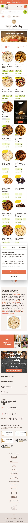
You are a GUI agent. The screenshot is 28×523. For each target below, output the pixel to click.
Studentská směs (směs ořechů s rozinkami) (20, 215)
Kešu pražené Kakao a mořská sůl (20, 165)
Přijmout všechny (14, 271)
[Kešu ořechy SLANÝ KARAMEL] (7, 180)
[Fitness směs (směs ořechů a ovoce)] (20, 81)
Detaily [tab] (13, 247)
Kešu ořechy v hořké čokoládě (20, 189)
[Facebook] (10, 418)
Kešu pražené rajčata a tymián (7, 214)
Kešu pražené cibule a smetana (7, 139)
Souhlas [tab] (5, 247)
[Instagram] (13, 418)
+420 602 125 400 (11, 408)
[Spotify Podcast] (22, 418)
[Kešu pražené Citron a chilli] (7, 106)
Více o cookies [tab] (22, 247)
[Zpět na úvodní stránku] (3, 16)
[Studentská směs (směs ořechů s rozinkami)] (20, 205)
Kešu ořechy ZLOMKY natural (7, 164)
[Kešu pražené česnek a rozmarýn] (20, 56)
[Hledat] (25, 12)
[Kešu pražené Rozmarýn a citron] (20, 130)
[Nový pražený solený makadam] (14, 36)
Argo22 (21, 521)
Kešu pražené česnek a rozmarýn (19, 66)
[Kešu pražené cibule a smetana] (7, 130)
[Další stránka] (16, 280)
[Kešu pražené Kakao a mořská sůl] (20, 155)
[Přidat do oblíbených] (12, 51)
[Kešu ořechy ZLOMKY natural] (7, 155)
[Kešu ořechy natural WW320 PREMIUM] (7, 56)
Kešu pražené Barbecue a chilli (7, 239)
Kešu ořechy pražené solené (7, 90)
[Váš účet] (21, 6)
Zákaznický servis (7, 376)
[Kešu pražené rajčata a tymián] (7, 205)
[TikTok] (19, 418)
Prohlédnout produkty (14, 370)
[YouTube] (16, 418)
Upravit (13, 276)
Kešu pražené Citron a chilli (6, 115)
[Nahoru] (14, 515)
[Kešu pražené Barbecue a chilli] (7, 230)
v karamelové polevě (12, 312)
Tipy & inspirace (6, 387)
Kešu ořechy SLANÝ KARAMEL (6, 190)
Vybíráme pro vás (7, 381)
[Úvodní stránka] (7, 6)
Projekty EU (20, 518)
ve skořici (15, 310)
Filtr (9, 47)
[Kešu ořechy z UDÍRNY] (20, 230)
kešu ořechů (17, 294)
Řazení (21, 47)
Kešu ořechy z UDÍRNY (19, 239)
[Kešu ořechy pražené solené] (7, 81)
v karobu (17, 311)
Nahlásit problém (9, 521)
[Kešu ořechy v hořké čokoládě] (20, 180)
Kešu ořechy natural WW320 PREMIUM (7, 66)
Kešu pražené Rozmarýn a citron (19, 140)
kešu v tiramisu (6, 310)
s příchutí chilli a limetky (11, 303)
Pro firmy (4, 392)
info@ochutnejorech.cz (11, 414)
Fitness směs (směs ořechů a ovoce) (19, 91)
